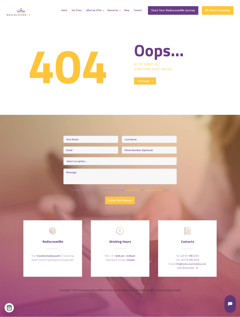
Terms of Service (154, 190)
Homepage (143, 81)
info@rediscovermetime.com (190, 264)
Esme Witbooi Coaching (104, 290)
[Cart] (9, 307)
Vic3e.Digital (139, 290)
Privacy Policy (133, 190)
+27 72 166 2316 (190, 260)
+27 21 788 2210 (189, 256)
